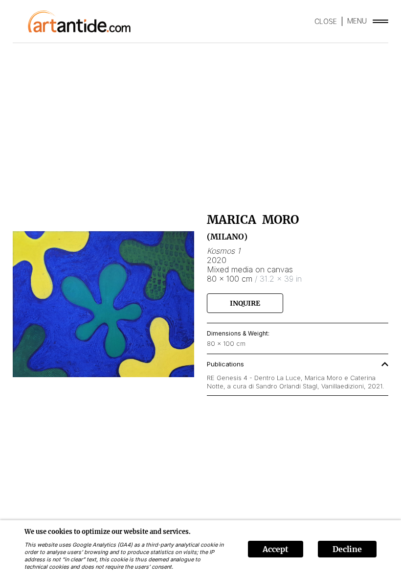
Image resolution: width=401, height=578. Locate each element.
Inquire (245, 303)
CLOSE (325, 21)
